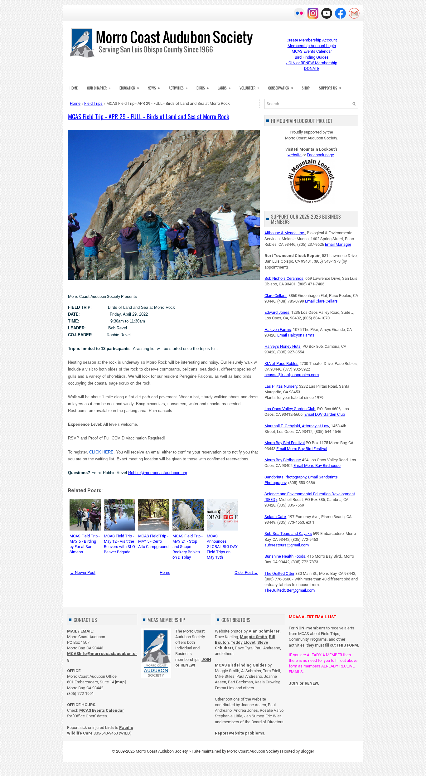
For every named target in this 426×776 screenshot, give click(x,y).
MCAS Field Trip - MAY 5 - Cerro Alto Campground (153, 541)
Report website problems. (240, 733)
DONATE (311, 68)
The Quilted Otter (279, 573)
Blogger (307, 751)
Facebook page (320, 155)
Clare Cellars (275, 295)
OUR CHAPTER (99, 87)
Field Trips (93, 103)
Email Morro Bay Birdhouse (317, 465)
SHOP (306, 87)
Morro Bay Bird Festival (284, 442)
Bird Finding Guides (312, 57)
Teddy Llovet (243, 642)
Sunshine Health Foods (284, 556)
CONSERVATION (280, 87)
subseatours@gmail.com (286, 545)
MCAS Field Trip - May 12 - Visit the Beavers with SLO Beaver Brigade (119, 544)
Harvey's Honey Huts (282, 346)
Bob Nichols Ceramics (283, 278)
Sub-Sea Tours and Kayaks (288, 533)
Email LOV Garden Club (324, 414)
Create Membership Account (312, 40)
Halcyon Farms (277, 329)
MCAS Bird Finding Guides (241, 665)
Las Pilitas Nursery (280, 386)
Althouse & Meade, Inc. (284, 232)
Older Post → (246, 572)
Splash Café (275, 516)
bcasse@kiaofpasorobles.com (291, 374)
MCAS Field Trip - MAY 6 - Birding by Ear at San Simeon (85, 544)
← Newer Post (82, 572)
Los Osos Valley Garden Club (289, 408)
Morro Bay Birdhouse (282, 460)
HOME (74, 87)
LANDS (224, 87)
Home (75, 103)
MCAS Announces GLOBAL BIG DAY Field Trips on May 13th (222, 547)
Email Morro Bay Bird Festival (301, 448)
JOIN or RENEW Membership (311, 63)
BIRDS (202, 87)
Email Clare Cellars (321, 301)
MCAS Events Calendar (312, 51)
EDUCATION (129, 87)
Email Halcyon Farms (295, 335)
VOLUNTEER (249, 87)
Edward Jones (276, 312)
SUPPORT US (330, 87)
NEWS (154, 87)
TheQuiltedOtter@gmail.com (289, 590)
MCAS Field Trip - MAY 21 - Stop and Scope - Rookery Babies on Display (187, 547)
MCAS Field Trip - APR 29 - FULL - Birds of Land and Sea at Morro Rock (148, 116)
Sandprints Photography (285, 477)
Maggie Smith (253, 636)
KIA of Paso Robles (281, 363)
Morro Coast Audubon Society (162, 751)
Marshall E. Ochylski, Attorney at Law (296, 426)
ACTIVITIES (178, 87)
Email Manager (338, 244)
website (295, 155)
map (120, 682)
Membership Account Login (312, 45)
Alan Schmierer (264, 631)
